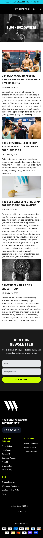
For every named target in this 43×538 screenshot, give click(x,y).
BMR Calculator (30, 447)
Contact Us (6, 454)
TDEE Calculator (30, 451)
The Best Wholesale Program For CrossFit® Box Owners (21, 203)
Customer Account (9, 458)
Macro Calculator (31, 444)
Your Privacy (7, 470)
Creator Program (8, 482)
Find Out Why (11, 430)
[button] (39, 9)
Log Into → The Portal (10, 490)
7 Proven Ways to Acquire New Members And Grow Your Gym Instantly (21, 79)
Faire (4, 494)
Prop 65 (5, 462)
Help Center (6, 450)
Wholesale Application (10, 486)
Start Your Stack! (33, 2)
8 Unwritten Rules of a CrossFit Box (17, 287)
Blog (10, 27)
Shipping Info (7, 466)
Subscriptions (7, 446)
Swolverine (24, 524)
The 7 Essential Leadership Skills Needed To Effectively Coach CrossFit (20, 146)
